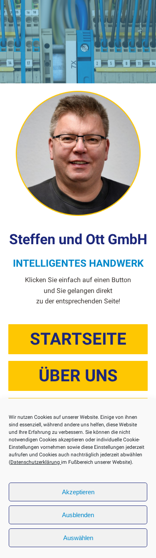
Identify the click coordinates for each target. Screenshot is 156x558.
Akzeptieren (78, 491)
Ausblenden (78, 514)
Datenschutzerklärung (35, 462)
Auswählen (78, 537)
